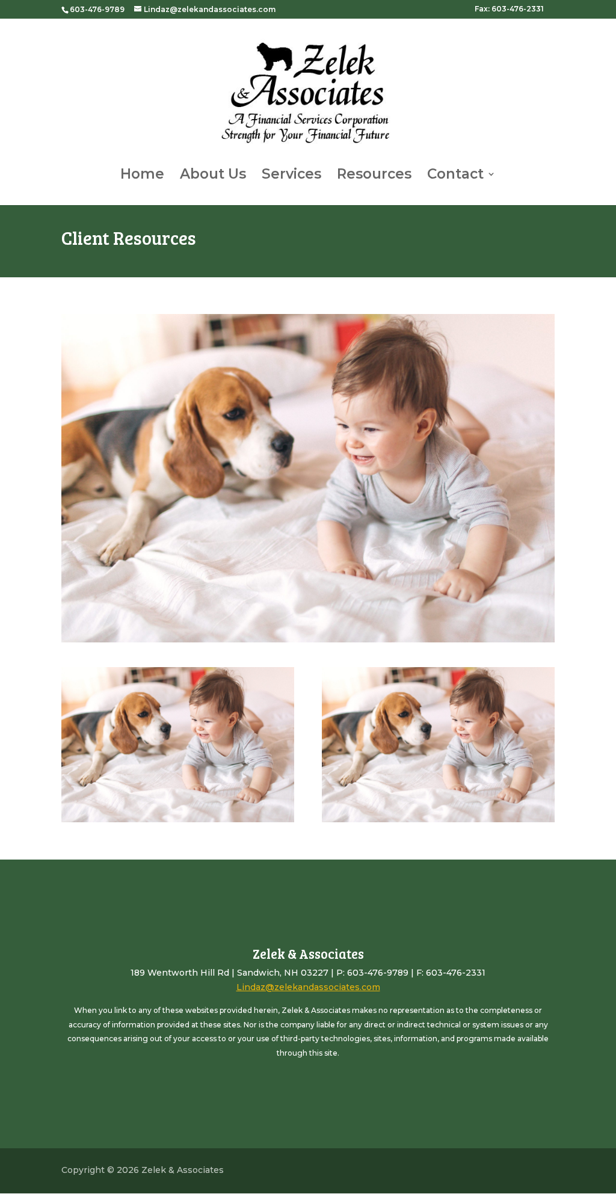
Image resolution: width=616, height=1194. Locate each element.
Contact (455, 176)
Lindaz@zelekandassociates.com (308, 987)
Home (142, 176)
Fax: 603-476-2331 (509, 9)
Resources (374, 176)
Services (291, 176)
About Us (213, 176)
